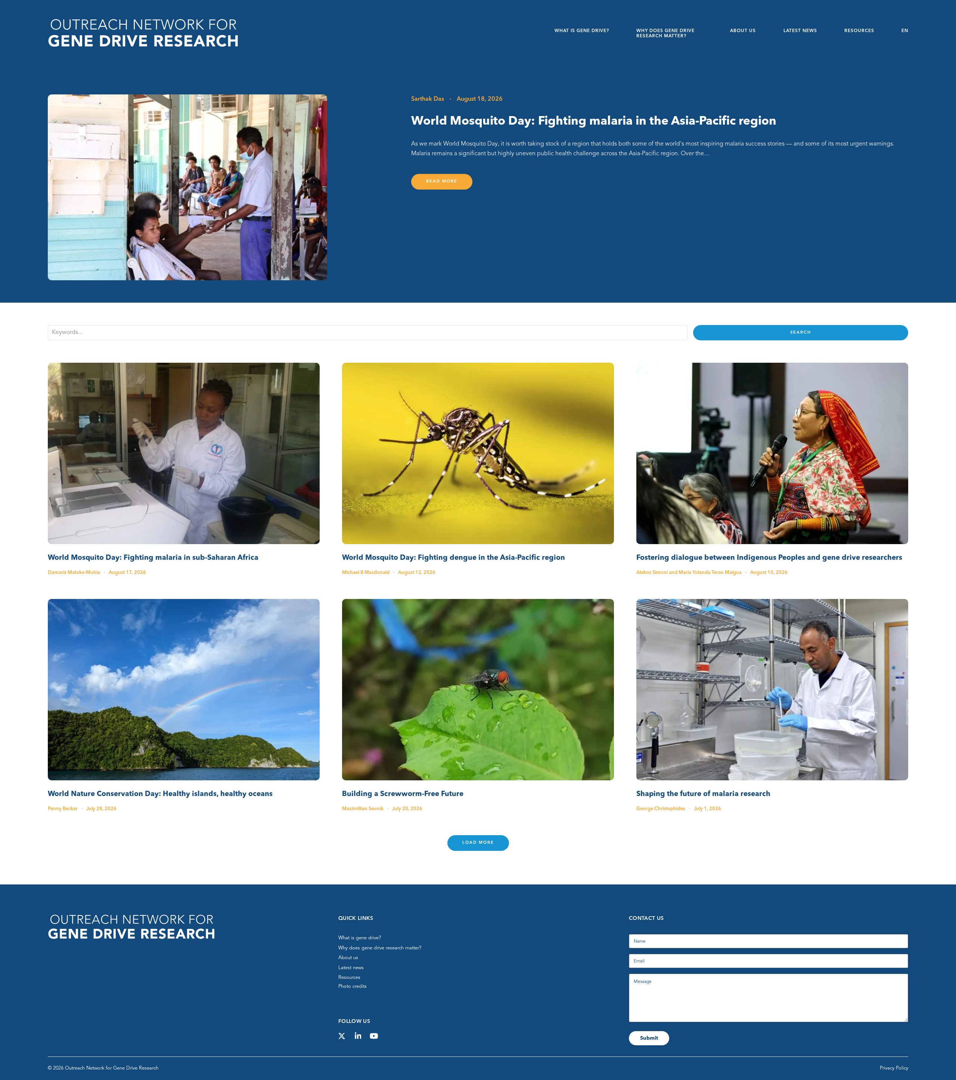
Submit (649, 1038)
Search (800, 333)
